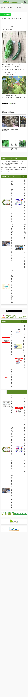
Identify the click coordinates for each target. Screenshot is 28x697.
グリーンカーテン (5, 14)
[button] (25, 2)
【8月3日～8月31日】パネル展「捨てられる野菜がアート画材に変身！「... (12, 202)
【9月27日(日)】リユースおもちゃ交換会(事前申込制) (12, 286)
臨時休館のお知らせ (24, 331)
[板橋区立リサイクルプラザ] (8, 2)
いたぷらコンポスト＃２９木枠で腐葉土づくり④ (10, 129)
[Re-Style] (14, 522)
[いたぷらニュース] (14, 515)
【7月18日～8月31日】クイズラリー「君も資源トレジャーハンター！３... (25, 202)
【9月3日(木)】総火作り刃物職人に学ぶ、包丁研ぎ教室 (12, 243)
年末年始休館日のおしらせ (11, 378)
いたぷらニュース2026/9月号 (12, 404)
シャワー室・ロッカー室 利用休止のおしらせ (12, 339)
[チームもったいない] (14, 530)
